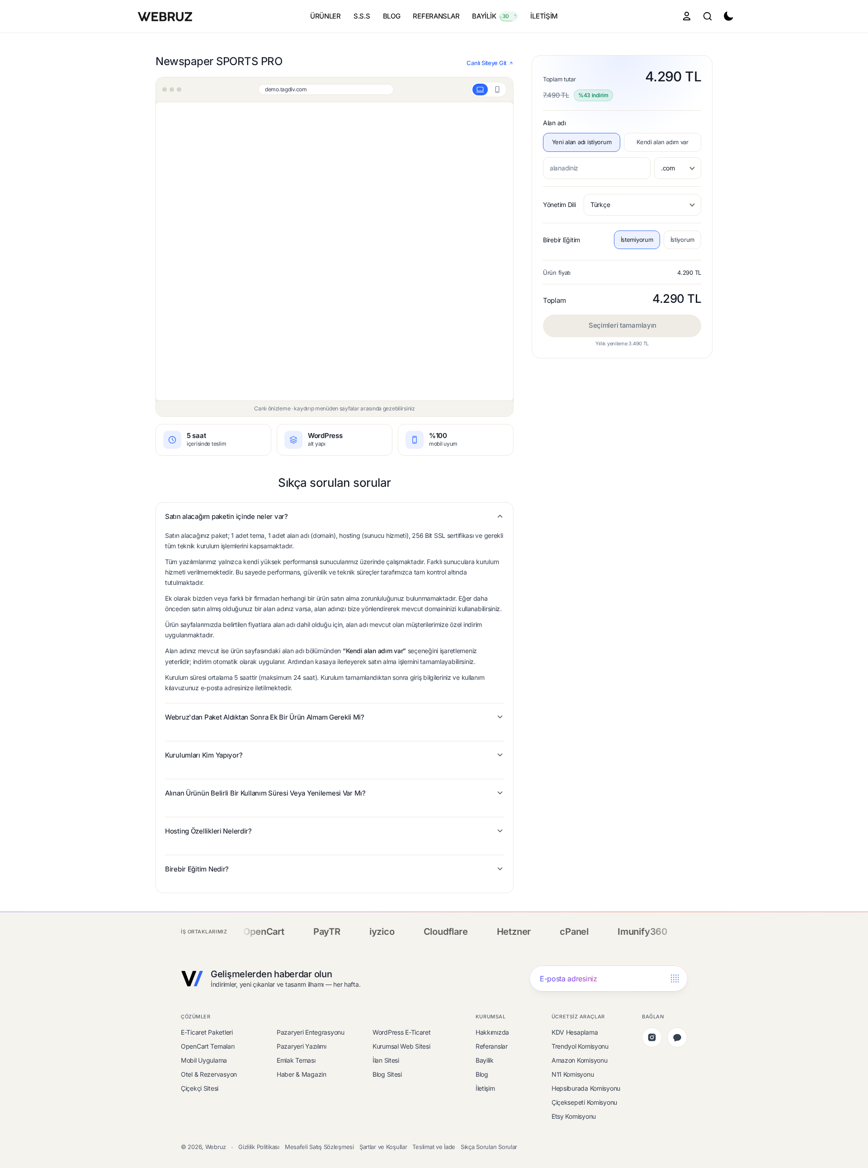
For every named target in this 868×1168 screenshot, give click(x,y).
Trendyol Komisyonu (580, 1046)
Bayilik (485, 1060)
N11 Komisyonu (573, 1074)
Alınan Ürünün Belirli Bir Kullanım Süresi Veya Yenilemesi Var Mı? (265, 793)
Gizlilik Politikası (258, 1146)
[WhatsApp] (677, 1037)
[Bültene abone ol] (675, 979)
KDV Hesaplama (575, 1032)
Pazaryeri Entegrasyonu (310, 1032)
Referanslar (492, 1046)
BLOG (392, 16)
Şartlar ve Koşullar (383, 1146)
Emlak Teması (296, 1060)
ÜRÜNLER (325, 16)
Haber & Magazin (301, 1074)
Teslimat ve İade (433, 1146)
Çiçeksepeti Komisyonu (584, 1102)
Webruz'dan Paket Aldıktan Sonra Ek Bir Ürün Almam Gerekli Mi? (264, 717)
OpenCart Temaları (207, 1046)
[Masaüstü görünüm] (480, 89)
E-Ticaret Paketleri (207, 1032)
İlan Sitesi (386, 1060)
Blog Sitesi (387, 1074)
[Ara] (707, 16)
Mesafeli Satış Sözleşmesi (319, 1146)
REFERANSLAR (436, 16)
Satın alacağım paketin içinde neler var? (226, 516)
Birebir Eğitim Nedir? (197, 869)
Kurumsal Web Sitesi (401, 1046)
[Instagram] (652, 1037)
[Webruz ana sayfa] (166, 16)
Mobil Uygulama (204, 1060)
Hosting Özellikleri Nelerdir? (208, 831)
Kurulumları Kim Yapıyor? (203, 755)
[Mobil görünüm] (497, 89)
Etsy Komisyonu (574, 1116)
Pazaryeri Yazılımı (301, 1046)
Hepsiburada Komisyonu (586, 1088)
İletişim (485, 1088)
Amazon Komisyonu (580, 1060)
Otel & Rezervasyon (209, 1074)
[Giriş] (687, 16)
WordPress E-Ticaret (402, 1032)
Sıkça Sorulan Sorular (489, 1146)
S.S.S (362, 16)
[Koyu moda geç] (728, 16)
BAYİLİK (496, 16)
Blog (482, 1074)
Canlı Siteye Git (486, 62)
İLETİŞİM (544, 16)
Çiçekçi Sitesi (199, 1088)
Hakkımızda (492, 1032)
